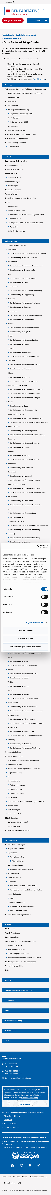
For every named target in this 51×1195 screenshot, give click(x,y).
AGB (7, 1041)
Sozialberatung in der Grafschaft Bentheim (26, 418)
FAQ (7, 970)
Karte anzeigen (25, 1104)
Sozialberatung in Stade (19, 661)
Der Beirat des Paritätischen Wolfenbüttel (26, 736)
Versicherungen (14, 810)
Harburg (11, 451)
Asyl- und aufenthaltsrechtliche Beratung (23, 760)
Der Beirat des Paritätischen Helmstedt (25, 480)
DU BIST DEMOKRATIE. (14, 169)
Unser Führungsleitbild (14, 966)
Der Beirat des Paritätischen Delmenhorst (26, 315)
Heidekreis (12, 464)
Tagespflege (12, 853)
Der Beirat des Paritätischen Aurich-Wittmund (28, 253)
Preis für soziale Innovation (16, 161)
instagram (21, 1165)
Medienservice (11, 173)
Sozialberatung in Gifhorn (20, 377)
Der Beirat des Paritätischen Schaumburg (26, 653)
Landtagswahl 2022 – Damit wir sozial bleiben (25, 223)
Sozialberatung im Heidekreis (21, 468)
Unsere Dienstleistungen (15, 845)
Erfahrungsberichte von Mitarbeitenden (20, 962)
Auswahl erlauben (25, 639)
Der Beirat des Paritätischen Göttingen (25, 398)
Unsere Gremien (11, 106)
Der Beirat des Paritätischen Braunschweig (26, 266)
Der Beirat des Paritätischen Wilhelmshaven (27, 723)
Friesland (11, 361)
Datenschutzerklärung (13, 1021)
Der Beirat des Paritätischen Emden (24, 340)
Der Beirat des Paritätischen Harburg (24, 459)
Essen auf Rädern (14, 877)
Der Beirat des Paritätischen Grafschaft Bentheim (29, 422)
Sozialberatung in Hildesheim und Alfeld (25, 488)
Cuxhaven (11, 299)
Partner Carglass (16, 789)
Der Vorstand (13, 126)
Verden (10, 690)
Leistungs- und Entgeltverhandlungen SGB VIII (26, 801)
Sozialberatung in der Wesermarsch (24, 707)
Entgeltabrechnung (15, 773)
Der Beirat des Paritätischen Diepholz (24, 328)
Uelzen (10, 670)
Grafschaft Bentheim (16, 414)
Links (12, 898)
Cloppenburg (13, 286)
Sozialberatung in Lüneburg (20, 542)
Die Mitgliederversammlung (18, 110)
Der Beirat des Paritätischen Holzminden (26, 505)
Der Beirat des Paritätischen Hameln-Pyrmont (27, 435)
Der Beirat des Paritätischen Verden (24, 698)
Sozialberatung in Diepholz (20, 332)
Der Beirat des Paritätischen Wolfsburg (25, 748)
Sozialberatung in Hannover (20, 447)
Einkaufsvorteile (14, 781)
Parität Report (13, 186)
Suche (7, 1010)
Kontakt (8, 980)
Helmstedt (12, 472)
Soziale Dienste (11, 840)
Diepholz (11, 324)
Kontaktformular (39, 79)
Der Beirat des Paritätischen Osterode (25, 394)
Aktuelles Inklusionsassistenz (21, 869)
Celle (9, 274)
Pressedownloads (14, 177)
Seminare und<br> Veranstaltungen (19, 990)
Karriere (8, 925)
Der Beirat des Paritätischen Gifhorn (24, 381)
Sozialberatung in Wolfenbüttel (22, 731)
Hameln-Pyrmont (14, 427)
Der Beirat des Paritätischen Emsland (24, 356)
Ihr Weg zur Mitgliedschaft (18, 822)
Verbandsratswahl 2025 (19, 122)
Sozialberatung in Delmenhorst (22, 319)
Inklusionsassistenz (15, 865)
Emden (10, 336)
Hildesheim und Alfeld (16, 484)
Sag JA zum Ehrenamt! (18, 910)
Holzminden (12, 497)
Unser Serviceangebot (14, 756)
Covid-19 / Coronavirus (16, 231)
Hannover (11, 439)
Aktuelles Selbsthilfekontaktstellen (23, 886)
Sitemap (16, 1177)
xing (38, 1165)
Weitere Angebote (15, 814)
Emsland (11, 348)
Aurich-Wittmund (14, 249)
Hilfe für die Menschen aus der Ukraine (20, 198)
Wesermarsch (13, 703)
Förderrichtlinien (14, 147)
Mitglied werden (11, 818)
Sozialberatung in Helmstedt (21, 476)
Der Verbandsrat (14, 118)
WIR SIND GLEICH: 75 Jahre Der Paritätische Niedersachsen (25, 95)
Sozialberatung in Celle (19, 282)
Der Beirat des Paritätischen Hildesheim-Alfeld (28, 492)
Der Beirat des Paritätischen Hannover (25, 443)
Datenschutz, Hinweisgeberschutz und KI (24, 768)
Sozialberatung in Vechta (19, 686)
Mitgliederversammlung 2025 (21, 114)
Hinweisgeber (10, 1031)
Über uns (9, 85)
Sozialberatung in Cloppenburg (22, 295)
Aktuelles (9, 157)
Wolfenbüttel (12, 727)
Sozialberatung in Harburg (20, 455)
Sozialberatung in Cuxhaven (20, 307)
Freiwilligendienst (12, 937)
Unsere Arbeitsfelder (13, 752)
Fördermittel (12, 797)
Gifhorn (10, 373)
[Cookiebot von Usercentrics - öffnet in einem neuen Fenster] (37, 546)
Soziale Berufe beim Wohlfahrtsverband (20, 941)
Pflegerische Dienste (16, 849)
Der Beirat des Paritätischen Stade (23, 665)
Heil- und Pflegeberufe (16, 949)
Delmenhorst (13, 311)
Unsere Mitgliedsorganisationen (17, 830)
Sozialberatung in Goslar (19, 406)
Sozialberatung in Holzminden (21, 501)
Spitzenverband (11, 241)
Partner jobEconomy (18, 785)
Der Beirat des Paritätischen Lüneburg (25, 538)
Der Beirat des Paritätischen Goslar (23, 410)
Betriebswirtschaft (15, 764)
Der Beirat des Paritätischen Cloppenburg (26, 291)
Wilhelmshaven (13, 715)
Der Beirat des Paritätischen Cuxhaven (25, 303)
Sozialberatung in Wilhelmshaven (22, 719)
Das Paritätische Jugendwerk (16, 138)
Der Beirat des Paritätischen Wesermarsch (26, 711)
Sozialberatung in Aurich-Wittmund (23, 258)
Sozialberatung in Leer (18, 517)
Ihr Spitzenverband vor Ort (15, 245)
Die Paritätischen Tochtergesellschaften (20, 134)
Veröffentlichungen (12, 182)
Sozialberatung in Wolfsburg (21, 744)
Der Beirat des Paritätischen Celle (23, 278)
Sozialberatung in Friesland (20, 369)
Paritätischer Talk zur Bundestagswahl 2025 (27, 215)
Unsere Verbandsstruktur (15, 130)
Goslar (10, 402)
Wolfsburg (11, 740)
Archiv (7, 202)
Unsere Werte (10, 101)
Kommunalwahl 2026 (13, 165)
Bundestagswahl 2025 (16, 210)
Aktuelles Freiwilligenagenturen (22, 906)
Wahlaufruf (14, 227)
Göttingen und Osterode (17, 385)
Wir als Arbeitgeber (12, 933)
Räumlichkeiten (18, 861)
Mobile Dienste (13, 873)
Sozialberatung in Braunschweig (22, 270)
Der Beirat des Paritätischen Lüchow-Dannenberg (29, 525)
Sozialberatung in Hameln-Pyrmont (23, 431)
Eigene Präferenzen (34, 622)
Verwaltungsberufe (15, 945)
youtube (30, 1165)
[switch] (44, 597)
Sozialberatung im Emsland (20, 352)
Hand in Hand (13, 206)
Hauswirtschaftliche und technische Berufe (24, 958)
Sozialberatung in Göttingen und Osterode (26, 389)
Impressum (9, 1000)
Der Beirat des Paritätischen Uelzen (24, 674)
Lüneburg (11, 534)
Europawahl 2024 (14, 219)
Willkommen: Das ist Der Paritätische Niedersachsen (25, 89)
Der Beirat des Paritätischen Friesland (24, 365)
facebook (12, 1165)
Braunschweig (13, 262)
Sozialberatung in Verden (19, 694)
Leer (9, 509)
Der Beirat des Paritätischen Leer (23, 513)
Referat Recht (13, 806)
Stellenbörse (10, 929)
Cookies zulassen (25, 630)
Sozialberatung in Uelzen (19, 678)
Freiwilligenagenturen (16, 902)
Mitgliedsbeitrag (14, 826)
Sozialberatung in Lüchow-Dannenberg (25, 530)
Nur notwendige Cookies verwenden (25, 647)
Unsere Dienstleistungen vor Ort (18, 915)
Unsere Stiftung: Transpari (15, 143)
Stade (10, 657)
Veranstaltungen (11, 194)
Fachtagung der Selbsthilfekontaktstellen (26, 890)
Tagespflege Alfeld (17, 857)
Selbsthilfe (12, 882)
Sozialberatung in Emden (19, 344)
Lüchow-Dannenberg (16, 521)
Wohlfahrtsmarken (17, 793)
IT (8, 777)
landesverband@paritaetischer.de (18, 1078)
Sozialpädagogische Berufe (18, 954)
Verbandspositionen (13, 190)
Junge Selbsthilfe (14, 894)
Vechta (10, 682)
